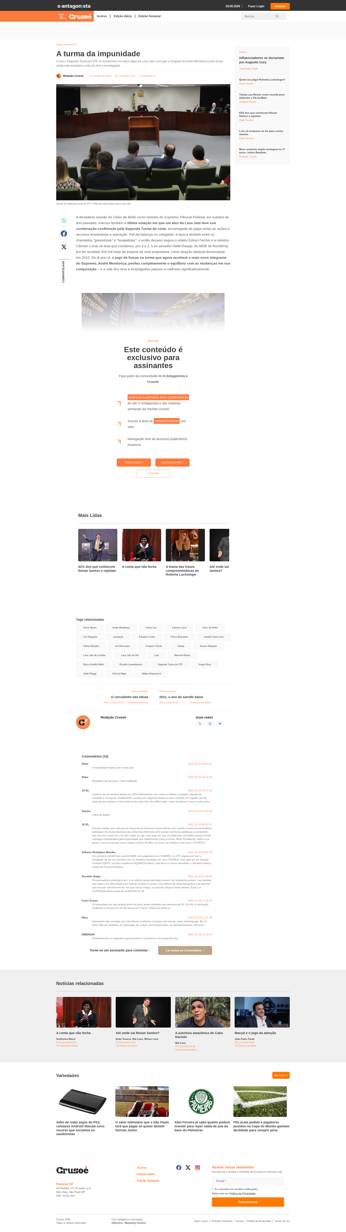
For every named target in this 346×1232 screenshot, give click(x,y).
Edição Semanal (149, 16)
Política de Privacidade (243, 1193)
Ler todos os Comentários (184, 950)
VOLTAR (154, 473)
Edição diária (123, 16)
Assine (239, 1221)
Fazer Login (256, 6)
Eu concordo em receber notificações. (236, 1189)
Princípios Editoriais (222, 1221)
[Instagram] (197, 1168)
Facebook (64, 233)
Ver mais (279, 1075)
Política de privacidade (259, 1221)
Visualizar (245, 53)
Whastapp (64, 220)
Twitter (64, 247)
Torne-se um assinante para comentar (119, 950)
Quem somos (201, 1221)
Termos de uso (282, 1221)
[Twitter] (187, 1167)
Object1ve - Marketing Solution (129, 1223)
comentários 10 (148, 76)
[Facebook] (178, 1167)
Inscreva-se (248, 1202)
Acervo (102, 16)
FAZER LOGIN (133, 462)
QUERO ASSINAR (171, 462)
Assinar (280, 6)
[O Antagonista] (74, 6)
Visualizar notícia (89, 531)
